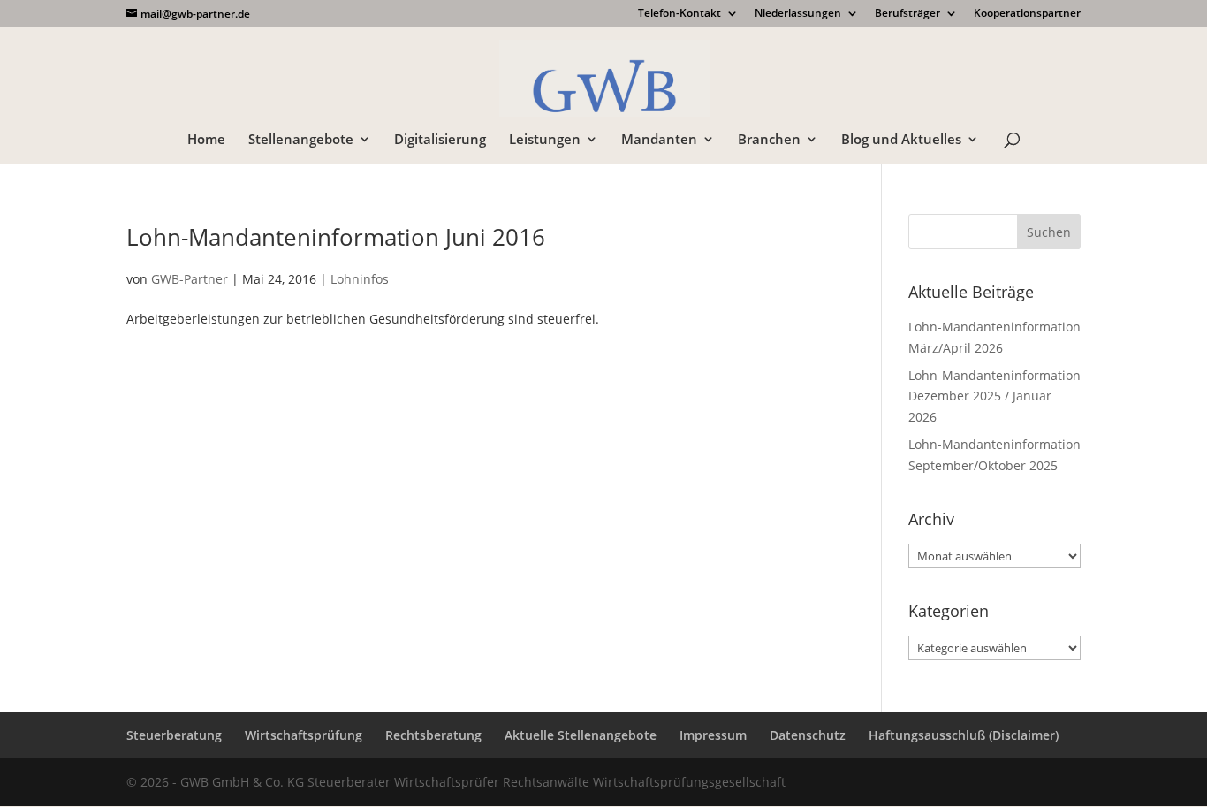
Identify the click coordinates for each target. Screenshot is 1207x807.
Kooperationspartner (1027, 14)
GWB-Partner (189, 278)
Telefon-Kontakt (679, 14)
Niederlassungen (798, 14)
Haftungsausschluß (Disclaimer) (964, 735)
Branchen (769, 140)
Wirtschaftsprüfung (303, 735)
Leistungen (545, 140)
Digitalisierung (440, 140)
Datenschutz (808, 735)
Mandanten (659, 140)
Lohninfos (359, 278)
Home (206, 140)
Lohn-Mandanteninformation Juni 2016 (335, 237)
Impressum (713, 735)
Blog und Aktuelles (901, 140)
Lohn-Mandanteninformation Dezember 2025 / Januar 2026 (994, 396)
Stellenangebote (300, 140)
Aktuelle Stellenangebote (581, 735)
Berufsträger (907, 14)
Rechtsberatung (433, 735)
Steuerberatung (174, 735)
